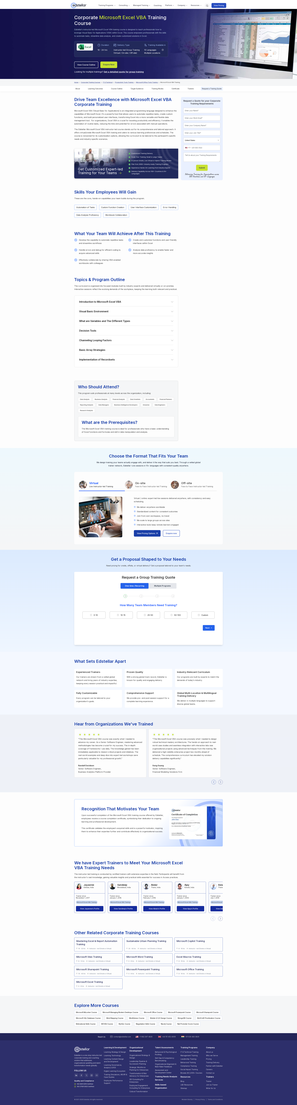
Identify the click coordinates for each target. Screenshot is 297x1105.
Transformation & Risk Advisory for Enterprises (139, 1074)
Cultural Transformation (138, 1091)
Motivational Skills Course (85, 1024)
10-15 (123, 615)
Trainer (209, 1081)
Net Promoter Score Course (188, 1024)
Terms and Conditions (215, 1099)
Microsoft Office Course (153, 1012)
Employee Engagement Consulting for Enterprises (139, 1086)
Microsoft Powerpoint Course (179, 1012)
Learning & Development (115, 1047)
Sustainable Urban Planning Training (146, 941)
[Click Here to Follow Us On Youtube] (97, 1075)
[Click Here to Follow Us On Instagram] (92, 1075)
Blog (182, 1081)
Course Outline (116, 89)
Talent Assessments (164, 1047)
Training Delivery (213, 1062)
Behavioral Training (188, 1062)
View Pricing (219, 5)
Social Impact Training (189, 1069)
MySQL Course (124, 1024)
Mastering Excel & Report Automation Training (96, 943)
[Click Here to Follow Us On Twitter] (86, 1075)
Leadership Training (188, 1059)
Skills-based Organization (161, 1086)
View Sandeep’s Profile (123, 909)
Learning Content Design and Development (114, 1060)
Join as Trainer (212, 1085)
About (77, 89)
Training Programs (105, 5)
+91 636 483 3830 (192, 1037)
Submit (202, 168)
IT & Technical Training (189, 1052)
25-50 (150, 615)
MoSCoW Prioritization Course (208, 1018)
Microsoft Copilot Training (190, 941)
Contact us (210, 1073)
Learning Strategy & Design (115, 1052)
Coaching (157, 5)
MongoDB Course (184, 1018)
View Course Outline (86, 65)
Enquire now (171, 533)
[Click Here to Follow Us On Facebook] (81, 1075)
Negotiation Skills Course (145, 1024)
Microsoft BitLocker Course (86, 1012)
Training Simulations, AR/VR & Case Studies (115, 1076)
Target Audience (137, 89)
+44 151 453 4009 (169, 1037)
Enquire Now (108, 64)
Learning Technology (112, 1055)
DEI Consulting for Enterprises (136, 1080)
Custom (204, 615)
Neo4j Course (166, 1024)
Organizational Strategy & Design (139, 1056)
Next (207, 628)
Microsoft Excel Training (89, 982)
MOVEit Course (107, 1024)
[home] (79, 5)
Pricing (208, 1059)
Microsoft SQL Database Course (88, 1018)
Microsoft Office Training (190, 969)
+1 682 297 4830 (145, 1037)
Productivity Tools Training (124, 82)
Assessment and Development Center (163, 1071)
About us (209, 1052)
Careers (209, 1069)
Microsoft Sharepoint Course (207, 1012)
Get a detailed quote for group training (124, 72)
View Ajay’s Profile (190, 909)
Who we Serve (212, 1055)
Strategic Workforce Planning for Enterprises (138, 1068)
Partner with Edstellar (214, 1066)
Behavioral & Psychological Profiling (166, 1053)
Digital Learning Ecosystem (114, 1071)
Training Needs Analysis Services (166, 1078)
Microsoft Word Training (139, 956)
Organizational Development (136, 1049)
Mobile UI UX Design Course (161, 1018)
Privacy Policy (200, 1099)
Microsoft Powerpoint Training (143, 969)
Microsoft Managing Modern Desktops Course (120, 1012)
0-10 (96, 615)
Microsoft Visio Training (89, 956)
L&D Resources (187, 1085)
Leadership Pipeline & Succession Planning (138, 1062)
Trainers (191, 89)
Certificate (175, 89)
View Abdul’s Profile (157, 909)
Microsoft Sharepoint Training (92, 969)
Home (76, 82)
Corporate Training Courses (90, 82)
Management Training (189, 1055)
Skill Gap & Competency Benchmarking (164, 1059)
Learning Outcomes (95, 89)
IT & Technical (108, 82)
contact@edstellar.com (122, 1037)
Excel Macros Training (188, 956)
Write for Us (211, 1088)
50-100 (177, 615)
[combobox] (188, 148)
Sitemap (184, 1088)
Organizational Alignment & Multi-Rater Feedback (165, 1065)
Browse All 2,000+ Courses (191, 1073)
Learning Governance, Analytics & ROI (113, 1066)
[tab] (102, 485)
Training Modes (157, 89)
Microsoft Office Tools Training (147, 82)
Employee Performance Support (113, 1082)
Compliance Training (189, 1066)
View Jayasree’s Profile (89, 909)
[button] (105, 5)
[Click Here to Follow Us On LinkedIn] (76, 1075)
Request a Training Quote (212, 89)
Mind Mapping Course (114, 1018)
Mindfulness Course (136, 1018)
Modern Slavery (187, 1099)
